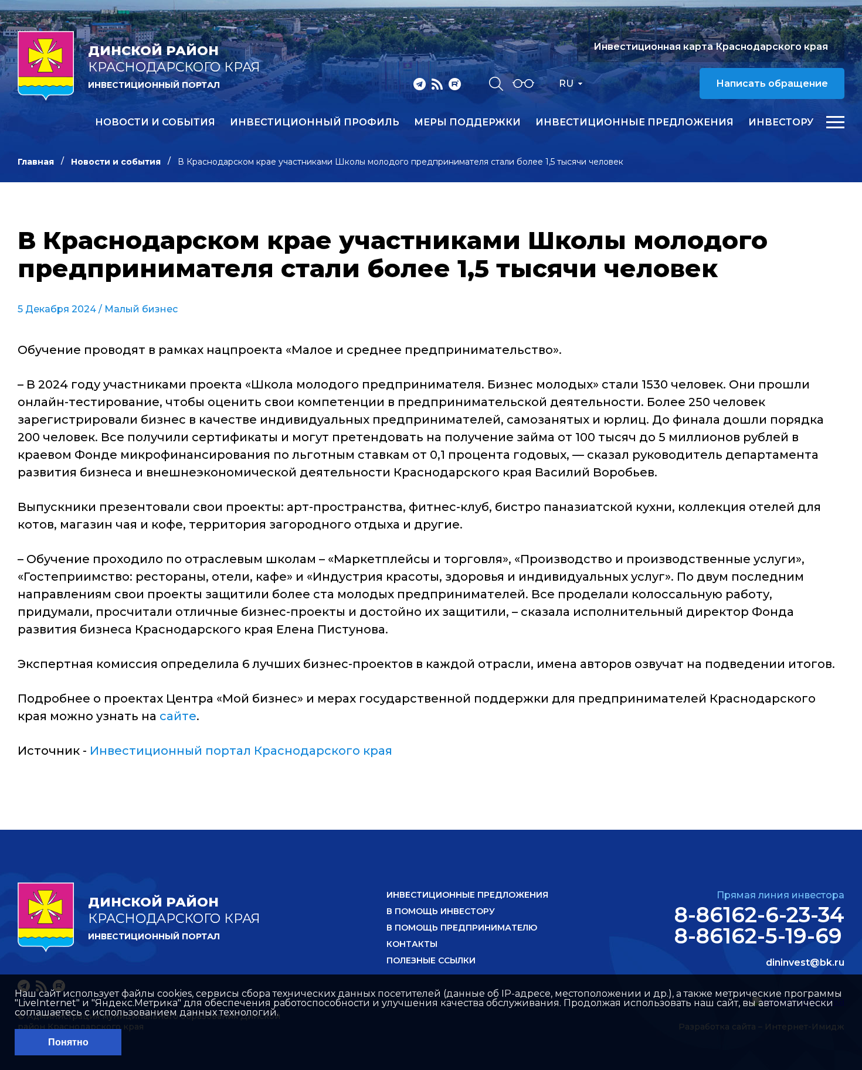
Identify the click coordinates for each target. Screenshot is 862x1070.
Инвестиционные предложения (634, 122)
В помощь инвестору (440, 911)
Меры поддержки (467, 122)
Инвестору (780, 122)
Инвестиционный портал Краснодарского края (241, 751)
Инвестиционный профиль (314, 122)
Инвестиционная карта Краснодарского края (710, 46)
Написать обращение (772, 83)
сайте (177, 716)
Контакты (411, 944)
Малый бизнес (141, 309)
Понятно (68, 1042)
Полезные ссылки (431, 960)
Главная (36, 161)
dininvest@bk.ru (805, 962)
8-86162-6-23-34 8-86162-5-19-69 (759, 925)
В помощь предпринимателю (461, 927)
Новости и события (155, 122)
